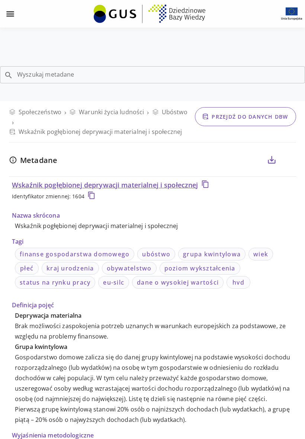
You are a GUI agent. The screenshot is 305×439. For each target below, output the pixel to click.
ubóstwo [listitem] (156, 254)
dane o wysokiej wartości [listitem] (178, 282)
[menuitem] (149, 13)
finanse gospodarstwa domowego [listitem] (74, 254)
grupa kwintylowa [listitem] (212, 254)
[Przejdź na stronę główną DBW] (149, 14)
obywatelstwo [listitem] (129, 268)
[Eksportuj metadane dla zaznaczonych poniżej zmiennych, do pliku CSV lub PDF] (271, 160)
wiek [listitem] (260, 254)
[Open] (8, 75)
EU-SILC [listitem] (113, 282)
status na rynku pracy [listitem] (55, 282)
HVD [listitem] (238, 282)
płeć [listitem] (26, 268)
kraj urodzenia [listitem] (70, 268)
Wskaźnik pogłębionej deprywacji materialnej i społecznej (105, 184)
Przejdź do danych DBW (250, 116)
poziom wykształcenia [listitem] (199, 268)
